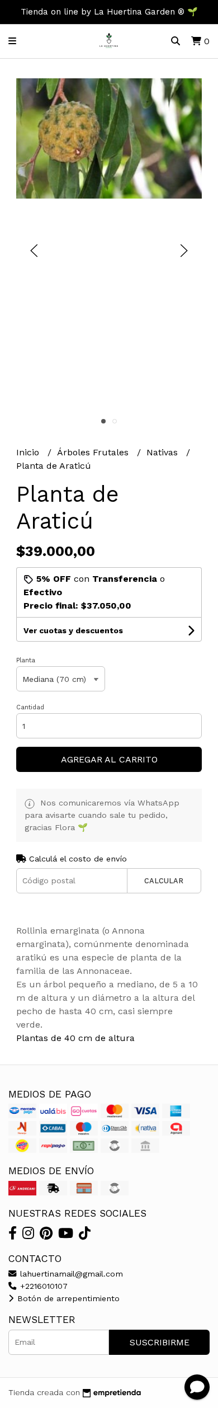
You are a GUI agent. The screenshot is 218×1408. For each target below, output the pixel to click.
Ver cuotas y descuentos (73, 630)
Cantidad (30, 707)
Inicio (29, 452)
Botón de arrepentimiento (67, 1298)
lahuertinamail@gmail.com (70, 1273)
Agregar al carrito (109, 759)
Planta (25, 660)
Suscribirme (159, 1342)
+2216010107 (42, 1286)
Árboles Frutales (94, 452)
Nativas (163, 452)
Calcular (163, 881)
